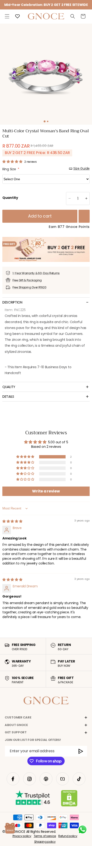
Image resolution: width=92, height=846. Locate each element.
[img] (12, 521)
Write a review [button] (46, 491)
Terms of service (45, 836)
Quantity (10, 197)
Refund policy (67, 836)
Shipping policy (45, 842)
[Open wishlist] (17, 16)
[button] (7, 16)
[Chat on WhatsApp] (82, 829)
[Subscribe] (81, 751)
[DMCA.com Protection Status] (69, 799)
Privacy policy (22, 836)
